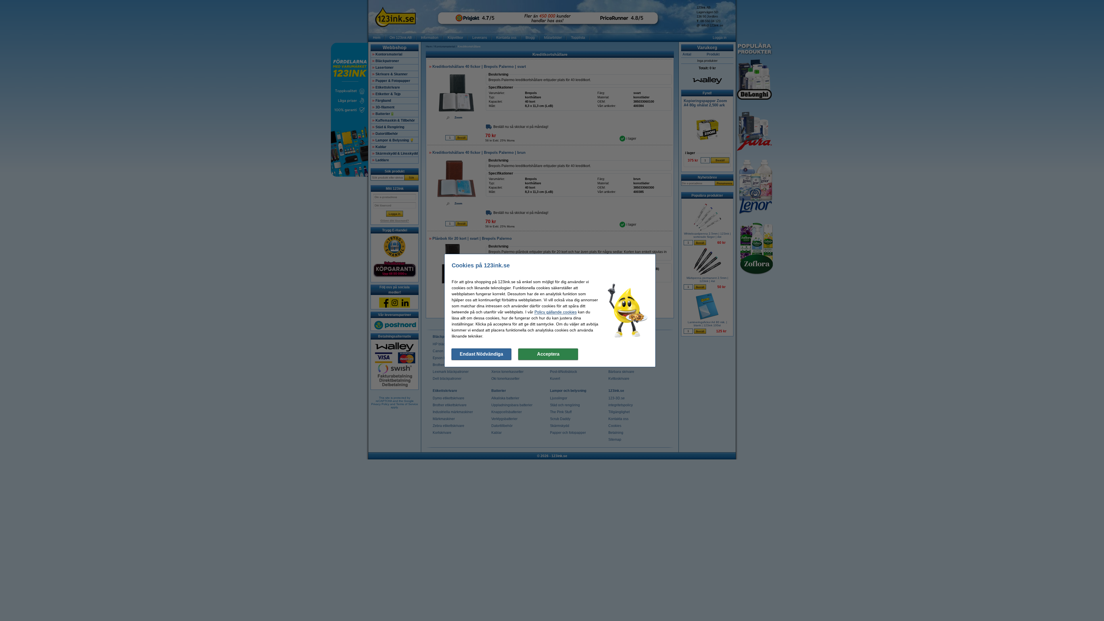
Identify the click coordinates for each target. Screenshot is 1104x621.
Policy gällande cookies (555, 312)
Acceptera (548, 354)
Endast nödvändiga (481, 354)
